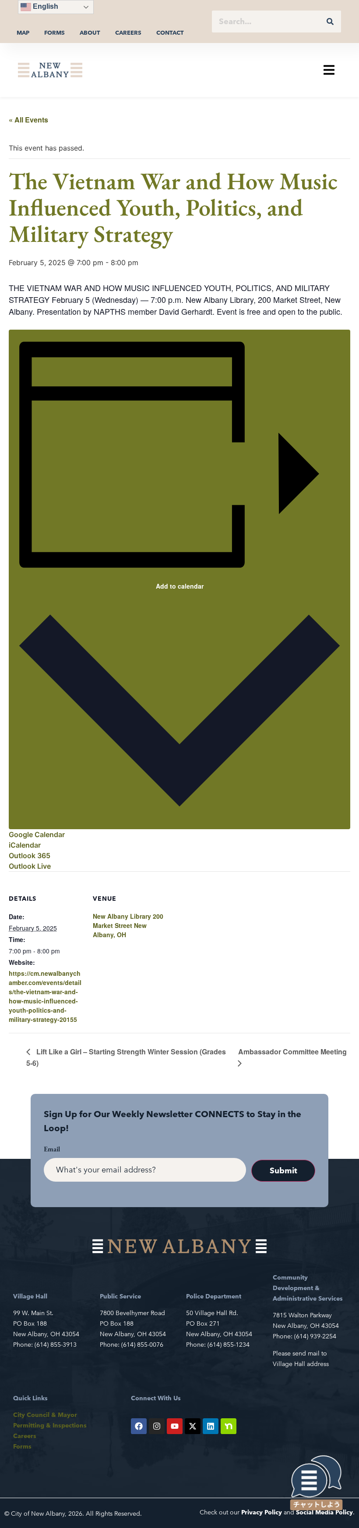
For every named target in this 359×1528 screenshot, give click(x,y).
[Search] (330, 21)
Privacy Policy (261, 1512)
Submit (283, 1170)
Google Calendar (37, 834)
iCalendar (25, 845)
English (44, 6)
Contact (170, 32)
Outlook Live (30, 866)
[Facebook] (139, 1426)
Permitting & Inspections (50, 1425)
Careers (128, 32)
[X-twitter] (193, 1426)
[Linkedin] (210, 1426)
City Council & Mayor (45, 1415)
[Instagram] (157, 1426)
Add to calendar (180, 586)
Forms (54, 32)
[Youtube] (175, 1426)
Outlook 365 (29, 855)
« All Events (28, 120)
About (90, 32)
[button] (329, 70)
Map (23, 32)
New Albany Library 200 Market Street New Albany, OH (128, 925)
